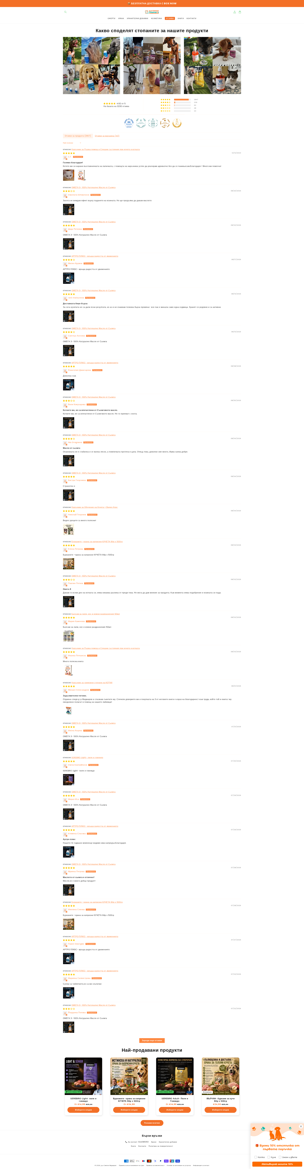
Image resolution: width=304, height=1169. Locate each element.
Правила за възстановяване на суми (131, 1165)
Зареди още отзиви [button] (152, 1040)
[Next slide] (238, 65)
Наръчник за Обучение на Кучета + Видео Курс (94, 507)
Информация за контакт (201, 1165)
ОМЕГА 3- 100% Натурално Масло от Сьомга (93, 187)
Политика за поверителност (161, 1146)
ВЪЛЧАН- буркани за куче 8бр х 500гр (221, 1099)
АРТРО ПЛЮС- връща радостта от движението (94, 256)
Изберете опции (83, 1110)
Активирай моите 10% (277, 1164)
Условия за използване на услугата (179, 1165)
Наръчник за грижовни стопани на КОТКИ (92, 682)
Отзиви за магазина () (107, 136)
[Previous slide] (66, 65)
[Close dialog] (301, 1126)
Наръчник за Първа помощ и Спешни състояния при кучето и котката (105, 149)
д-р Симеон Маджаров (109, 1165)
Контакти (142, 1146)
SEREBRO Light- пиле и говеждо (87, 757)
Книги (133, 1146)
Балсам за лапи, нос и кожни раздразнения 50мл (95, 614)
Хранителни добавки (168, 1142)
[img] (116, 103)
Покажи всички (152, 1123)
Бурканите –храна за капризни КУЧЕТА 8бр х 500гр (97, 541)
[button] (65, 12)
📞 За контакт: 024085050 (137, 1142)
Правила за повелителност (155, 1165)
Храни (154, 1142)
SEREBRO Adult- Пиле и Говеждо (175, 1099)
